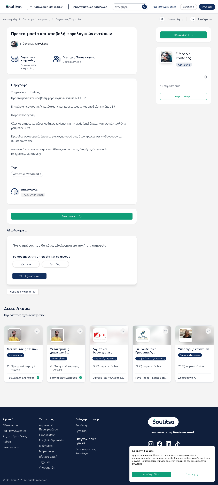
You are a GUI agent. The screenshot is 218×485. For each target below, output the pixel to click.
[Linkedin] (168, 444)
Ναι (29, 264)
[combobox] (128, 6)
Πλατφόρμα (10, 425)
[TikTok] (177, 444)
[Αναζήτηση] (144, 6)
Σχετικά (8, 419)
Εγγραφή (207, 6)
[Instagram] (150, 444)
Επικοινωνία (69, 216)
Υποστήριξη (46, 467)
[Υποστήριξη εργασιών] (194, 354)
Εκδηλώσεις (47, 435)
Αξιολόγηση (32, 276)
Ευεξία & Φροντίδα (51, 440)
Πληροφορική (48, 456)
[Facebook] (159, 444)
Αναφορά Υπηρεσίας (23, 291)
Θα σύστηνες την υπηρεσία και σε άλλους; (41, 256)
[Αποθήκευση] (37, 331)
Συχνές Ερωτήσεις (15, 436)
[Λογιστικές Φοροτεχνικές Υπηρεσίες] (109, 354)
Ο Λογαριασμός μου (88, 419)
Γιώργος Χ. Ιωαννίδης (34, 44)
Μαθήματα (45, 446)
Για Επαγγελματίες (164, 6)
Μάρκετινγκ (46, 451)
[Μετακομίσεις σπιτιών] (23, 354)
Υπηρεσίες (46, 419)
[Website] (205, 77)
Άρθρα (7, 442)
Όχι (58, 264)
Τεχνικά (44, 462)
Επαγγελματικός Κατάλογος (90, 6)
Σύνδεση (188, 6)
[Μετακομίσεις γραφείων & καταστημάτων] (66, 354)
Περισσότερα (183, 96)
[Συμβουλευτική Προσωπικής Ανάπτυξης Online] (152, 354)
